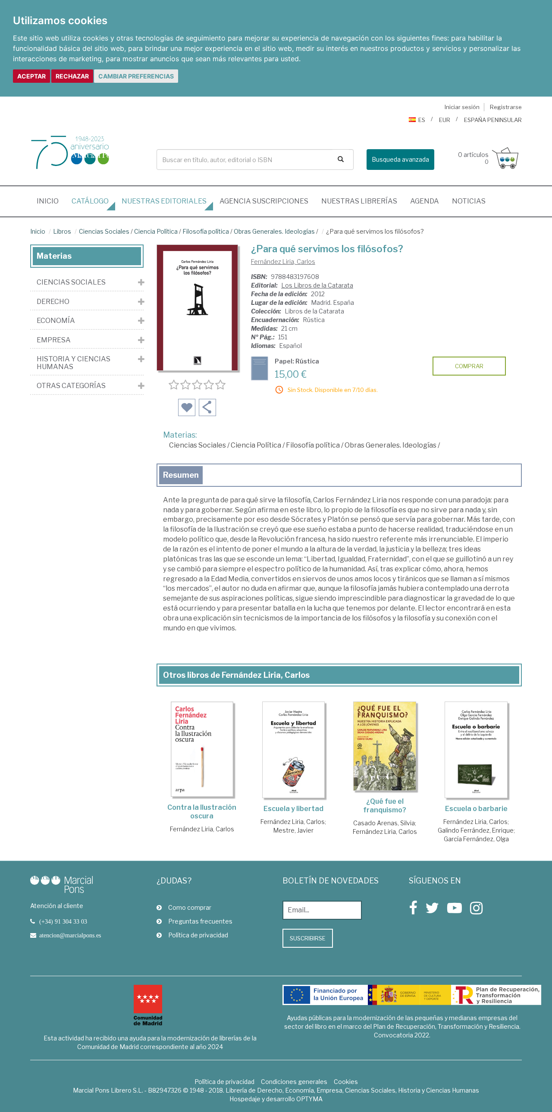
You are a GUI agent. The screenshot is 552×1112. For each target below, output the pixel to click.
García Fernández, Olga (476, 839)
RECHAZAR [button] (72, 76)
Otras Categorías (71, 386)
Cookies (346, 1081)
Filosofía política (205, 231)
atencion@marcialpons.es (70, 935)
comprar (469, 366)
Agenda (424, 201)
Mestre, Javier (293, 830)
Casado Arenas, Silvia (384, 823)
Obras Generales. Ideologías (274, 231)
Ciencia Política (156, 231)
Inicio (51, 201)
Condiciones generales (294, 1081)
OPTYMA (309, 1099)
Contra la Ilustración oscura (201, 811)
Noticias (469, 201)
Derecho (53, 302)
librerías (359, 201)
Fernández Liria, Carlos (283, 261)
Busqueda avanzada (400, 159)
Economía (56, 321)
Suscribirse (308, 938)
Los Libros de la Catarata (317, 285)
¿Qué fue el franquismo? (384, 805)
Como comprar (189, 907)
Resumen (181, 474)
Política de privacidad (198, 935)
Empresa (54, 340)
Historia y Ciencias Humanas (73, 362)
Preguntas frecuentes (200, 921)
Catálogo (90, 201)
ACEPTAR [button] (31, 76)
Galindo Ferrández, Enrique (476, 830)
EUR (444, 119)
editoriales (164, 201)
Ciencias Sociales (104, 231)
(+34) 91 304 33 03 (63, 921)
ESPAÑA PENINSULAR (493, 119)
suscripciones (264, 201)
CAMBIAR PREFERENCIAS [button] (136, 76)
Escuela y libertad (293, 809)
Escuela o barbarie (476, 809)
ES (421, 119)
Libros (62, 231)
